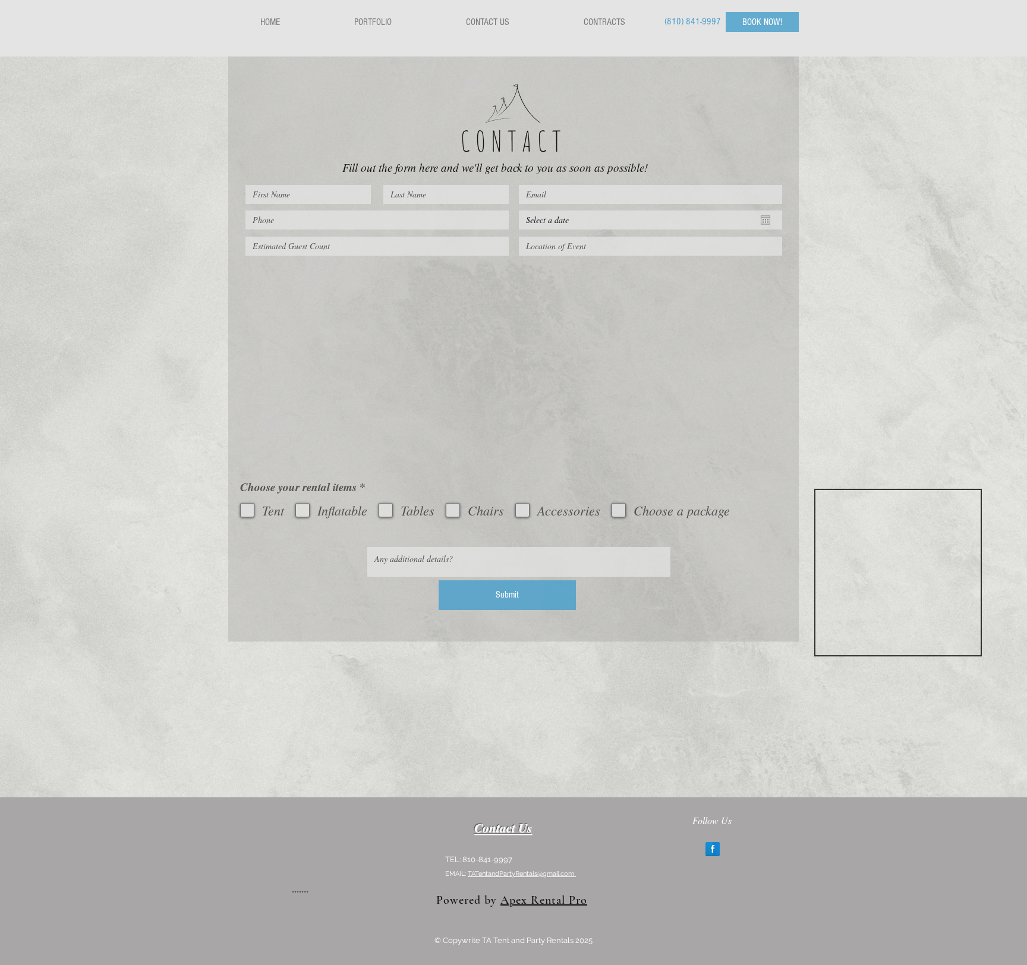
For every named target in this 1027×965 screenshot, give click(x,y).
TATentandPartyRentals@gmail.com (522, 874)
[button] (300, 894)
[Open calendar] (765, 220)
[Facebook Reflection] (712, 849)
